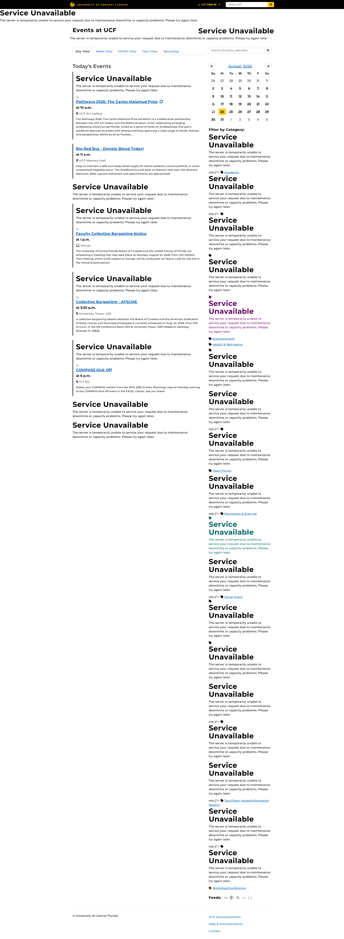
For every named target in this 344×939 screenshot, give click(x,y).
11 (231, 96)
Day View (82, 51)
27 (222, 80)
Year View (149, 51)
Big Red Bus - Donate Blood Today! (110, 148)
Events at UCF (94, 30)
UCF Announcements (225, 917)
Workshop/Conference (229, 888)
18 (231, 104)
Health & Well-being (227, 344)
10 (222, 96)
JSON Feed (250, 898)
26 (213, 80)
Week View (104, 51)
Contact (215, 931)
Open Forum (221, 470)
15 (267, 96)
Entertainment (223, 338)
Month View (127, 51)
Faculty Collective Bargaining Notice (111, 233)
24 (222, 111)
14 (258, 96)
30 (249, 80)
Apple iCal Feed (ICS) (226, 898)
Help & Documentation (226, 924)
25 (231, 111)
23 (213, 111)
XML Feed (244, 898)
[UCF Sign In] (209, 5)
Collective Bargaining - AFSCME (106, 302)
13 (249, 96)
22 (267, 104)
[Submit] (271, 4)
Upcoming (171, 51)
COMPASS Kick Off (94, 370)
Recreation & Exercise (240, 513)
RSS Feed (238, 898)
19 (240, 104)
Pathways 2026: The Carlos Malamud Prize (117, 102)
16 (213, 104)
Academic (231, 172)
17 (222, 104)
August (235, 66)
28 (231, 80)
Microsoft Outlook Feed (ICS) (232, 898)
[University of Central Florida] (99, 4)
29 (240, 80)
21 (258, 104)
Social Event (233, 597)
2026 (247, 66)
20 (249, 104)
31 (258, 80)
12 (240, 96)
